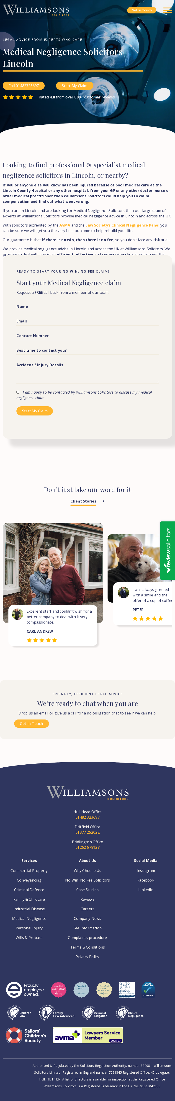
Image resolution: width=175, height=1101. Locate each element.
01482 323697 (87, 817)
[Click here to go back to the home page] (87, 797)
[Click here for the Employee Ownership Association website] (25, 993)
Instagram (146, 870)
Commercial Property (29, 870)
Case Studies (87, 889)
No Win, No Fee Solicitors (87, 880)
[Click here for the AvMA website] (87, 1038)
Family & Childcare (29, 899)
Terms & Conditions (87, 947)
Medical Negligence (29, 918)
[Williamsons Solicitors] (36, 9)
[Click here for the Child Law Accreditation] (19, 1016)
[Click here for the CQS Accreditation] (58, 993)
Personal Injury (29, 928)
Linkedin (145, 889)
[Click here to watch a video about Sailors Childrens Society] (26, 1038)
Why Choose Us (87, 870)
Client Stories (83, 501)
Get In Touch (142, 10)
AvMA (64, 225)
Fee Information (87, 928)
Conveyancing (29, 880)
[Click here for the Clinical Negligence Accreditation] (129, 1016)
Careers (88, 908)
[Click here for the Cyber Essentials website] (148, 993)
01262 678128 (87, 847)
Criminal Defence (29, 889)
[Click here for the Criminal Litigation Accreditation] (94, 1016)
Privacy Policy (87, 956)
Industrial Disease (29, 908)
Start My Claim (75, 85)
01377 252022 (87, 832)
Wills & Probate (29, 937)
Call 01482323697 (23, 85)
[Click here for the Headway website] (127, 993)
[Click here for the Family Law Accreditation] (57, 1016)
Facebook (145, 880)
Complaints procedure (87, 937)
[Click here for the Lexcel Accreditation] (81, 993)
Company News (87, 918)
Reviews (87, 899)
